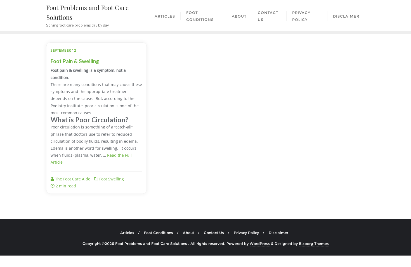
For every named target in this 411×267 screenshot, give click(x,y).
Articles (127, 232)
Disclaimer (278, 232)
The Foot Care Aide (72, 179)
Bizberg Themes (314, 243)
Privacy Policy (246, 232)
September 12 (63, 50)
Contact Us (214, 232)
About (188, 232)
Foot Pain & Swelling (75, 61)
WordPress (260, 243)
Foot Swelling (111, 179)
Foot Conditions (158, 232)
